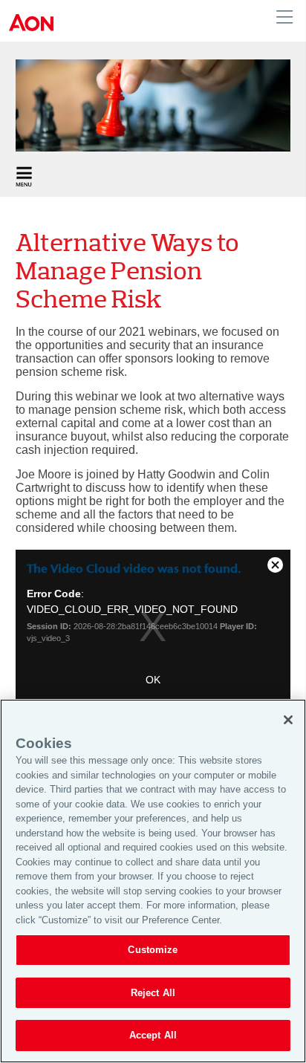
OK (153, 680)
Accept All (153, 1035)
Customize (153, 949)
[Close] (288, 719)
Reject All (153, 992)
